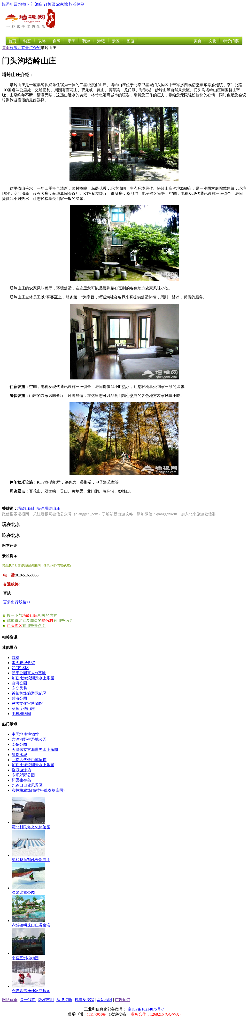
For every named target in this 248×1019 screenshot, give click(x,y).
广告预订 (122, 1000)
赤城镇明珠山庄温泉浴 (31, 925)
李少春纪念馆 (23, 663)
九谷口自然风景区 (27, 785)
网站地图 (104, 1000)
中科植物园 (21, 714)
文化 (212, 41)
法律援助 (64, 1000)
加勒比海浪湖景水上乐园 (33, 678)
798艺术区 (20, 668)
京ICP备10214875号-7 (146, 1009)
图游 (130, 41)
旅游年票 (9, 4)
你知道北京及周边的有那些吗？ (40, 620)
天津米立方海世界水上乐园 (35, 750)
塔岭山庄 (25, 508)
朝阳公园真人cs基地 (29, 673)
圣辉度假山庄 (23, 709)
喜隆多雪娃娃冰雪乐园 (31, 991)
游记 (101, 41)
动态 (27, 41)
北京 (21, 48)
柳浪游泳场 (21, 770)
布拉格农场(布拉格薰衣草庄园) (38, 790)
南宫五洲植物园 (25, 958)
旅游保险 (76, 4)
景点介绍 (33, 48)
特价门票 (231, 41)
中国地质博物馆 (25, 734)
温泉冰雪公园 (23, 892)
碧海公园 (19, 698)
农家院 (62, 4)
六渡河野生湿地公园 (29, 739)
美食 (198, 41)
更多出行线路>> (17, 602)
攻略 (42, 41)
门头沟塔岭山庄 (46, 508)
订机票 (49, 4)
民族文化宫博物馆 (27, 703)
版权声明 (46, 1000)
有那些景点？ (26, 626)
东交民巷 (19, 688)
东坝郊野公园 (23, 775)
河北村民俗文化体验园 (31, 827)
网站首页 (9, 1000)
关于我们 (28, 1000)
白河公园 (19, 683)
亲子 (71, 41)
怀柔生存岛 (21, 780)
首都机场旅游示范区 (29, 693)
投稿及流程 (84, 1000)
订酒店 (37, 4)
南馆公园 (19, 744)
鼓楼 (15, 658)
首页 (12, 41)
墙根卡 (24, 4)
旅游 (13, 48)
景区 (116, 41)
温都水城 (19, 755)
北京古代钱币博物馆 (29, 760)
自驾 (57, 41)
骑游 (86, 41)
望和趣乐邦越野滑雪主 (31, 860)
